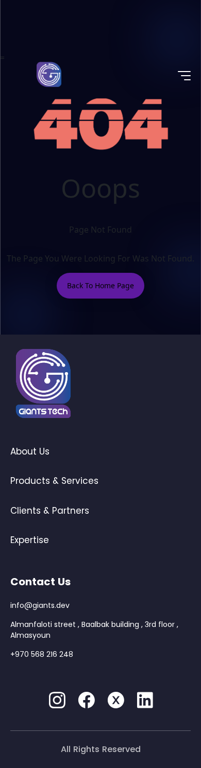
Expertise (29, 540)
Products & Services (54, 481)
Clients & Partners (49, 510)
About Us (29, 451)
